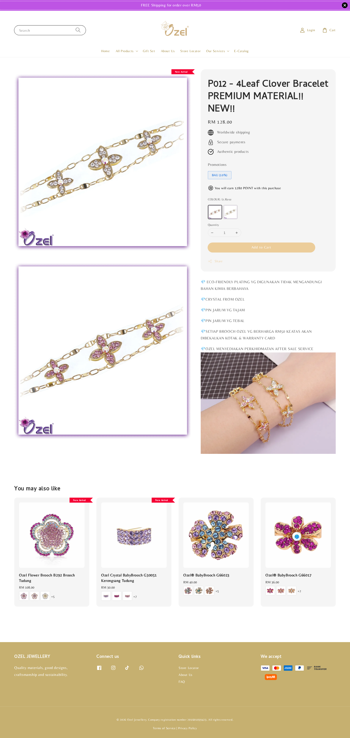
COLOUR (220, 199)
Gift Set (149, 51)
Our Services (215, 51)
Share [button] (219, 261)
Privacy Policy (187, 728)
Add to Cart (261, 247)
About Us (168, 51)
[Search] (78, 30)
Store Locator (190, 51)
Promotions (217, 164)
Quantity (213, 225)
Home (105, 51)
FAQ (182, 682)
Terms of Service (164, 728)
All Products (125, 51)
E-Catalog (241, 51)
